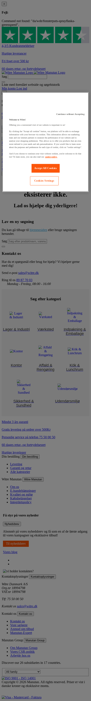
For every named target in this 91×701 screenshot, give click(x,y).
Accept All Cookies (45, 168)
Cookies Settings (44, 180)
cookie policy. (51, 157)
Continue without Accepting (70, 114)
